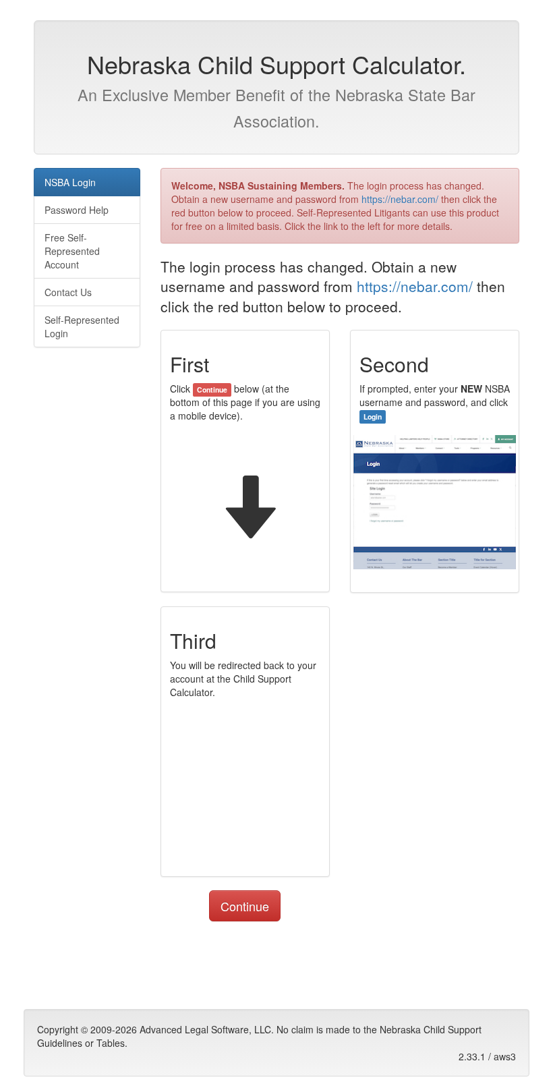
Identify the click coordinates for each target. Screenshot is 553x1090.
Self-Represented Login (82, 326)
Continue (245, 906)
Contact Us (68, 292)
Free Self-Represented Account (72, 251)
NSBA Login (70, 182)
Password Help (77, 210)
